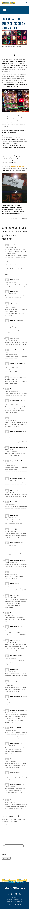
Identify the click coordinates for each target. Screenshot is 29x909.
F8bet (19, 576)
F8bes (13, 660)
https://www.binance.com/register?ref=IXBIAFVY (16, 442)
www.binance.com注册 (16, 377)
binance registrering (16, 431)
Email (3, 850)
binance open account (16, 696)
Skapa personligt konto (16, 400)
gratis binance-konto (16, 478)
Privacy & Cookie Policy (14, 904)
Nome (3, 845)
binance (12, 279)
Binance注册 (13, 501)
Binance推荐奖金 (14, 626)
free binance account (16, 800)
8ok (11, 245)
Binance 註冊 (13, 529)
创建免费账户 (23, 634)
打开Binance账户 (14, 490)
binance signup (14, 320)
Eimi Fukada (13, 613)
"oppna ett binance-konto (17, 461)
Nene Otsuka (13, 655)
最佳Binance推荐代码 (15, 727)
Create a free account (16, 710)
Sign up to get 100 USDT (16, 303)
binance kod (13, 759)
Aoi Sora (12, 572)
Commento (5, 825)
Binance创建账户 (14, 542)
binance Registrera (15, 560)
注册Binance (13, 640)
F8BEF (23, 673)
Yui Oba (12, 583)
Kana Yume (13, 669)
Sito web (4, 854)
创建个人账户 (13, 595)
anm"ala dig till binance (16, 350)
